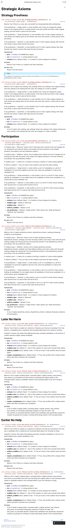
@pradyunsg (16, 527)
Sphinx (8, 527)
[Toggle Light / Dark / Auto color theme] (63, 2)
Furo (21, 527)
